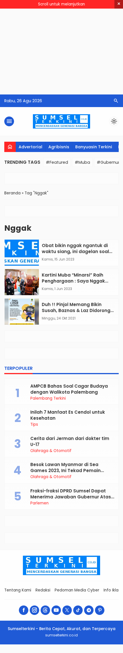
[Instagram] (34, 610)
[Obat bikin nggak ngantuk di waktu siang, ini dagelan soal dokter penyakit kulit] (22, 253)
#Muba (82, 162)
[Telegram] (89, 610)
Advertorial (30, 147)
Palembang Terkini (48, 398)
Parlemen (39, 503)
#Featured (57, 162)
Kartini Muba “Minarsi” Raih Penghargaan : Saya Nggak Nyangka (73, 281)
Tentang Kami (17, 590)
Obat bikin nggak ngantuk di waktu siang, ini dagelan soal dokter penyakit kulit (75, 251)
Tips (34, 425)
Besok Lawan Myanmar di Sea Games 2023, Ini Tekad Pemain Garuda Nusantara (65, 470)
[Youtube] (56, 610)
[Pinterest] (99, 610)
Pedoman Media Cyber (77, 590)
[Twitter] (67, 610)
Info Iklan (112, 590)
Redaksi (42, 590)
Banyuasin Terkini (93, 147)
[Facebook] (23, 610)
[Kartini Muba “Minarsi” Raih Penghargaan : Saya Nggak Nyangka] (22, 282)
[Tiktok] (78, 610)
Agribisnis (58, 147)
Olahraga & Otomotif (51, 451)
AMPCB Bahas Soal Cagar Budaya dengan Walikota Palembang (69, 389)
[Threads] (45, 610)
